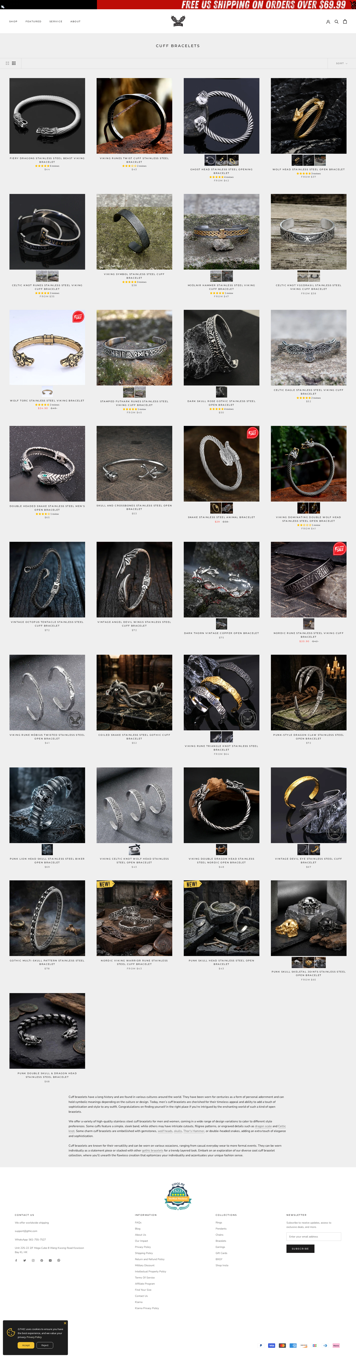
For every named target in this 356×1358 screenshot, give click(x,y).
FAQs (138, 1222)
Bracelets (221, 1241)
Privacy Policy (143, 1247)
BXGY (219, 1259)
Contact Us (141, 1296)
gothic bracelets (152, 1150)
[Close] (65, 1323)
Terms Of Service (145, 1277)
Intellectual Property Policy (150, 1271)
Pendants (221, 1228)
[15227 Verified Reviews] (178, 1211)
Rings (219, 1222)
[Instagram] (33, 1260)
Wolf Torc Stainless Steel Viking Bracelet (47, 400)
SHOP (13, 21)
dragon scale (263, 1126)
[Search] (337, 21)
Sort (340, 63)
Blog (137, 1228)
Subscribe (300, 1248)
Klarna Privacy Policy (147, 1308)
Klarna (138, 1302)
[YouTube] (50, 1260)
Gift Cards (221, 1253)
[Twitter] (24, 1260)
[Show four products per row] (13, 63)
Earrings (220, 1247)
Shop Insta (222, 1265)
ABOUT (75, 21)
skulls (178, 1131)
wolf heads (165, 1131)
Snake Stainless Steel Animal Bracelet (221, 517)
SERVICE (56, 21)
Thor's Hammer (193, 1131)
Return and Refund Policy (149, 1259)
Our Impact (141, 1241)
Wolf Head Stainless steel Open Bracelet (309, 169)
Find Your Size (143, 1290)
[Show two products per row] (7, 63)
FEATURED (34, 21)
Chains (219, 1235)
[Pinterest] (41, 1260)
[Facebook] (16, 1260)
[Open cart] (345, 21)
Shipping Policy (144, 1253)
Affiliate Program (145, 1284)
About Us (140, 1235)
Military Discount (144, 1265)
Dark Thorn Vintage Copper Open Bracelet (221, 633)
